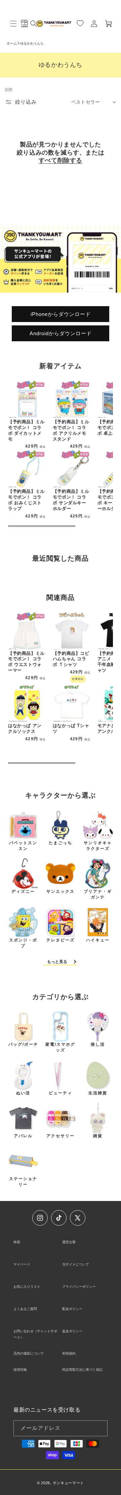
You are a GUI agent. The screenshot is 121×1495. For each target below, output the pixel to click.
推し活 (98, 1044)
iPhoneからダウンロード (61, 314)
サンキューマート (68, 1483)
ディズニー (23, 891)
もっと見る (57, 961)
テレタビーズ (60, 940)
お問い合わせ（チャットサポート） (35, 1334)
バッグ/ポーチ (23, 1044)
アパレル (23, 1135)
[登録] (99, 1428)
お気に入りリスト (26, 1286)
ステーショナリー (23, 1181)
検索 (16, 1242)
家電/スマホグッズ (60, 1047)
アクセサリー (60, 1135)
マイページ (21, 1264)
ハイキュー (98, 940)
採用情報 (20, 1369)
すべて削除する (60, 160)
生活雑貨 (97, 1093)
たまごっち (60, 842)
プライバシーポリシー (79, 1286)
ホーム (12, 43)
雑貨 (98, 1135)
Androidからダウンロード (61, 333)
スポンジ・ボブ (23, 943)
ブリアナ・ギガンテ (98, 894)
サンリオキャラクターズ (98, 845)
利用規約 (69, 1353)
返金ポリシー (72, 1331)
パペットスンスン (23, 845)
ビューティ (60, 1093)
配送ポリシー (72, 1309)
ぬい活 (23, 1093)
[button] (13, 23)
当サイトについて (75, 1264)
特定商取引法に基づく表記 (82, 1369)
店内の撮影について (28, 1353)
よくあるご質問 (25, 1309)
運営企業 (69, 1242)
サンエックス (60, 891)
